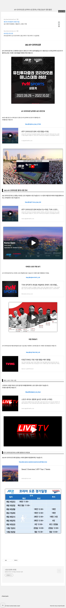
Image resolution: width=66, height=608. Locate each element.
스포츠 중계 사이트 (10, 569)
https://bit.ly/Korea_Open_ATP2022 (33, 124)
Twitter (7, 605)
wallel (63, 605)
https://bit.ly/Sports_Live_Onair (33, 392)
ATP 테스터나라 (8, 33)
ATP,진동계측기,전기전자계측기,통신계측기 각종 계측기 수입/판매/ (21, 35)
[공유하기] (8, 560)
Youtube (15, 605)
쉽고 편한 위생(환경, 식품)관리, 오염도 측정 (15, 24)
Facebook (11, 605)
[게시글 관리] (10, 560)
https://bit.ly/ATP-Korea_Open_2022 (33, 202)
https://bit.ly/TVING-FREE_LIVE (33, 352)
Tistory (55, 605)
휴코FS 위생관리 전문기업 (11, 22)
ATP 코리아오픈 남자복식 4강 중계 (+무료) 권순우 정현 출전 (33, 10)
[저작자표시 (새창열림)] (19, 560)
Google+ (18, 605)
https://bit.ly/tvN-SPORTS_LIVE (33, 277)
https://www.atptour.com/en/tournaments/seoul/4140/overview (33, 462)
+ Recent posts (4, 596)
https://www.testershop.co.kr (10, 31)
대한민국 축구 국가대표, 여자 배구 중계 (14, 572)
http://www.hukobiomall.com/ (10, 19)
